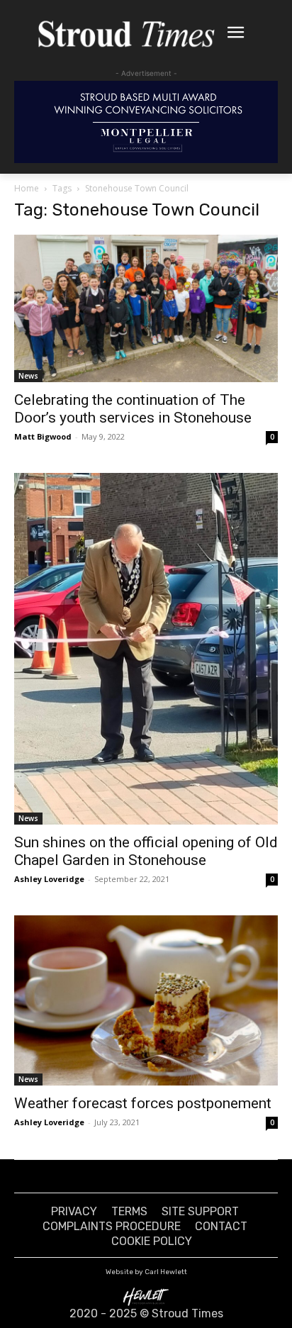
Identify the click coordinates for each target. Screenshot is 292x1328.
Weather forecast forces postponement (142, 1103)
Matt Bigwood (43, 436)
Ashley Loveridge (49, 879)
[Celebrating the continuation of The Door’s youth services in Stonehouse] (146, 308)
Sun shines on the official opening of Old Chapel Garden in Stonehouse (146, 851)
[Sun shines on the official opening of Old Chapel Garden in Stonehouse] (146, 649)
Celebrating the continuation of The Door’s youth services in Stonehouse (133, 408)
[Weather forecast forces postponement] (146, 1000)
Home (26, 188)
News (28, 376)
